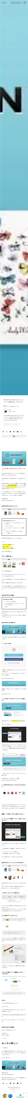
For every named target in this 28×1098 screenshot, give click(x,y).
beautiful (5, 423)
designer (17, 423)
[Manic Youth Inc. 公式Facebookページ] (15, 3)
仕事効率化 (16, 424)
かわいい (12, 424)
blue (7, 423)
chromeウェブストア (12, 423)
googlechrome (6, 424)
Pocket (16, 574)
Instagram (10, 411)
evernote (20, 423)
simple (9, 424)
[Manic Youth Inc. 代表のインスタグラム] (12, 3)
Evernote (12, 574)
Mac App (5, 405)
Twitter (14, 411)
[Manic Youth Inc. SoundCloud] (17, 3)
